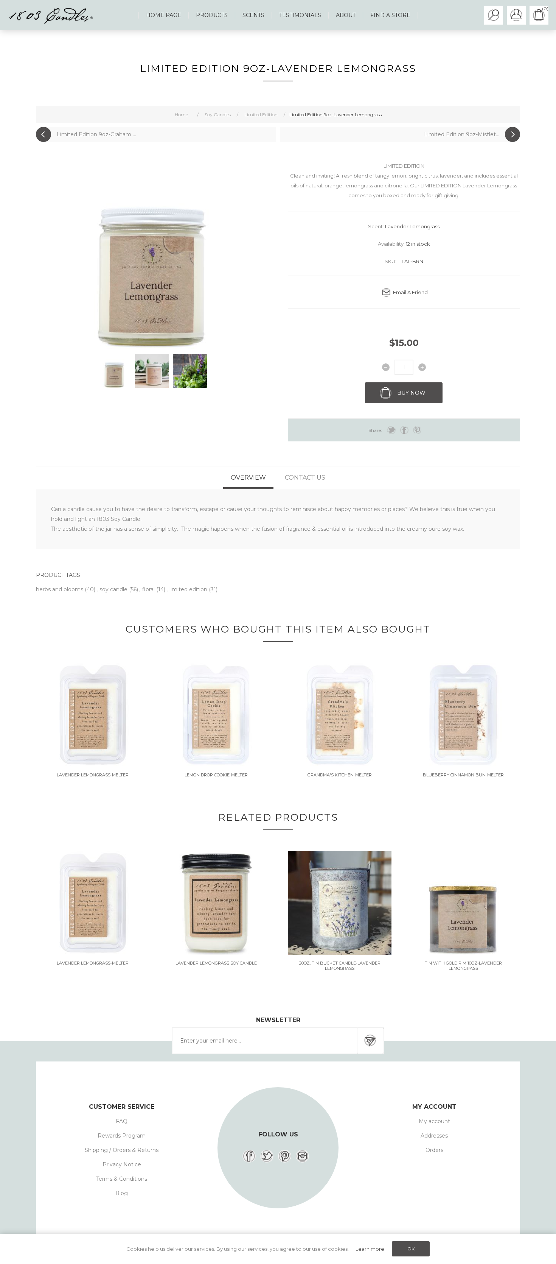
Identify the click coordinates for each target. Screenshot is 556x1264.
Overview (248, 477)
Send (370, 1041)
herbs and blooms (60, 589)
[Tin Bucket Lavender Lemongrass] (340, 903)
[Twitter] (266, 1156)
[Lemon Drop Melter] (216, 715)
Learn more (370, 1249)
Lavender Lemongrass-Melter (93, 775)
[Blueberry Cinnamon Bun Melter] (463, 715)
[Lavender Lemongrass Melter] (93, 715)
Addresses (434, 1135)
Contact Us (305, 477)
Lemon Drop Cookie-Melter (216, 775)
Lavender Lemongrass (412, 226)
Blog (121, 1193)
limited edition (189, 589)
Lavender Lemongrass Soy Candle (216, 963)
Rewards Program (122, 1135)
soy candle (114, 589)
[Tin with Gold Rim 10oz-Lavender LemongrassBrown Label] (463, 903)
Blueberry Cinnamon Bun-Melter (463, 775)
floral (149, 589)
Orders (434, 1150)
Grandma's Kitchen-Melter (340, 775)
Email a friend (410, 292)
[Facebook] (249, 1156)
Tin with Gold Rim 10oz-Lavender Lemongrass (463, 965)
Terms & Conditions (121, 1178)
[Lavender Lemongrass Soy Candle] (216, 903)
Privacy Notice (122, 1164)
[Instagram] (302, 1156)
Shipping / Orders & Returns (121, 1150)
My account (434, 1121)
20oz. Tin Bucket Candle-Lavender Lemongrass (340, 965)
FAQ (121, 1121)
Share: (375, 430)
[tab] (248, 477)
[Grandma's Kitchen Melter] (340, 715)
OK (411, 1249)
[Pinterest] (284, 1156)
